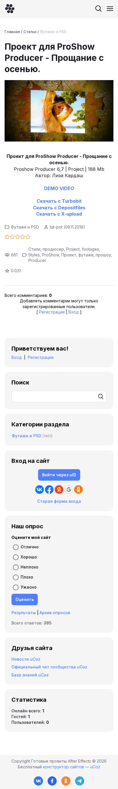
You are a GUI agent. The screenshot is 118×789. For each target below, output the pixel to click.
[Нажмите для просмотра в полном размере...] (59, 111)
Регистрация (52, 312)
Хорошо (29, 556)
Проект (68, 254)
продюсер (53, 249)
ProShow (50, 254)
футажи (85, 254)
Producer (37, 260)
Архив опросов (55, 612)
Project (73, 249)
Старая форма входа (59, 501)
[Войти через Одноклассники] (78, 489)
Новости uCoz (25, 659)
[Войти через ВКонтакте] (39, 489)
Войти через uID (59, 474)
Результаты (23, 612)
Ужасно (29, 587)
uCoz (95, 766)
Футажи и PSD (53, 31)
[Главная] (10, 8)
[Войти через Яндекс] (59, 489)
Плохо (27, 577)
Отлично (30, 546)
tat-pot (56, 227)
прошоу (103, 254)
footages (90, 249)
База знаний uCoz (30, 674)
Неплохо (29, 566)
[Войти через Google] (68, 489)
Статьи (29, 31)
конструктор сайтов (63, 766)
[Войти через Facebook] (49, 489)
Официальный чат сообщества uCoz (49, 666)
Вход (73, 312)
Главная (12, 31)
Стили (34, 249)
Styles (34, 254)
